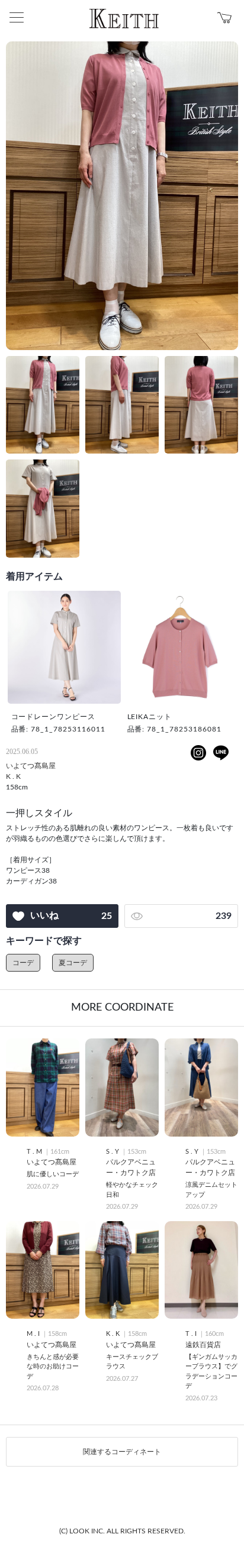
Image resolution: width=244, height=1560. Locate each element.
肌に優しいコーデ (53, 1174)
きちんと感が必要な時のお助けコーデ (53, 1367)
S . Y (113, 1151)
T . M (35, 1151)
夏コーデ (73, 962)
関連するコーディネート (122, 1451)
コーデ (23, 962)
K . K (13, 776)
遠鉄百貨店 (203, 1344)
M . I (34, 1334)
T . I (191, 1334)
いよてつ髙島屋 (31, 765)
